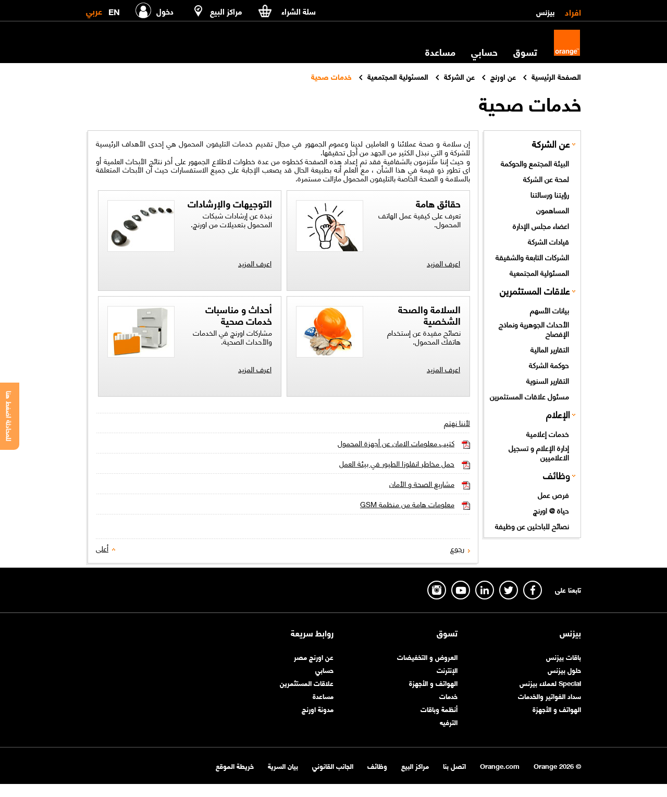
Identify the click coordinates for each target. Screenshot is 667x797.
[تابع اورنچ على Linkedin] (484, 590)
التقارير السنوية (547, 380)
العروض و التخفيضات (427, 656)
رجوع (457, 548)
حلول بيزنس (564, 669)
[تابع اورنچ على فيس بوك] (532, 590)
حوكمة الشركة (549, 364)
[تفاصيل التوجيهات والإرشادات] (141, 227)
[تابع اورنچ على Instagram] (436, 590)
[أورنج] (567, 43)
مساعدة (323, 695)
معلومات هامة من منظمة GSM (407, 503)
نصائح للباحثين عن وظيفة (532, 525)
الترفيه (449, 721)
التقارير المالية (549, 348)
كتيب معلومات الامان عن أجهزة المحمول (396, 442)
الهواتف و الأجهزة (557, 708)
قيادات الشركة (548, 241)
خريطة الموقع (235, 765)
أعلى (102, 548)
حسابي (484, 51)
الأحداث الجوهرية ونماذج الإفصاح (534, 328)
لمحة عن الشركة (546, 178)
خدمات (448, 695)
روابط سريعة (312, 633)
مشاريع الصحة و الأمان (421, 483)
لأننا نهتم (457, 422)
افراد (573, 11)
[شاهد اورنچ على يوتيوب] (460, 590)
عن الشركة (551, 143)
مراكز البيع (415, 765)
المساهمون (552, 209)
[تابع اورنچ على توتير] (508, 590)
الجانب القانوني (332, 765)
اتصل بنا (454, 765)
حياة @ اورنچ (551, 509)
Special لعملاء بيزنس (550, 682)
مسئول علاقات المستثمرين (529, 395)
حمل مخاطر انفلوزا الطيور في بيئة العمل (396, 463)
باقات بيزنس (563, 656)
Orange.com (500, 765)
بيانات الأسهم (549, 309)
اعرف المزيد (443, 262)
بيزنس (545, 11)
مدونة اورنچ (318, 708)
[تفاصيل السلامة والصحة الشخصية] (329, 333)
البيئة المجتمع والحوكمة (535, 162)
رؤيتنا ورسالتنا (549, 194)
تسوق (447, 633)
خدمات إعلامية (547, 433)
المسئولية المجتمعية (539, 272)
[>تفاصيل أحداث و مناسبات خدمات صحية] (141, 333)
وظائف (556, 475)
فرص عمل (553, 494)
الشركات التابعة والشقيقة (532, 256)
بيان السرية (283, 765)
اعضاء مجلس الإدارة (541, 225)
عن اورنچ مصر (314, 656)
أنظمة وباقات (439, 708)
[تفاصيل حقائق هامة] (329, 227)
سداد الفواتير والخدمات (549, 695)
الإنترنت (447, 669)
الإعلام (558, 414)
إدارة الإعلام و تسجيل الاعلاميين (539, 452)
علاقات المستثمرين (535, 290)
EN (114, 9)
